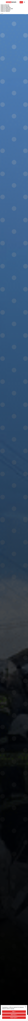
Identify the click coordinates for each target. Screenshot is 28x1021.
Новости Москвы (5, 6)
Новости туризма (5, 11)
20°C (21, 2)
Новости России (5, 5)
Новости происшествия (7, 8)
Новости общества (6, 7)
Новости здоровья (5, 9)
